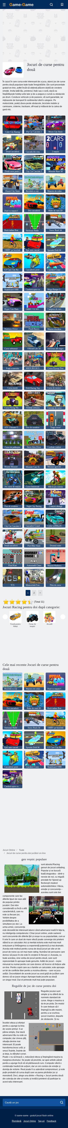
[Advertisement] (32, 35)
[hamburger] (4, 4)
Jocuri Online (29, 1121)
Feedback (51, 1121)
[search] (61, 1102)
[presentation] (5, 616)
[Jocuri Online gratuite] (21, 4)
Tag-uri (41, 1121)
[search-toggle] (51, 4)
